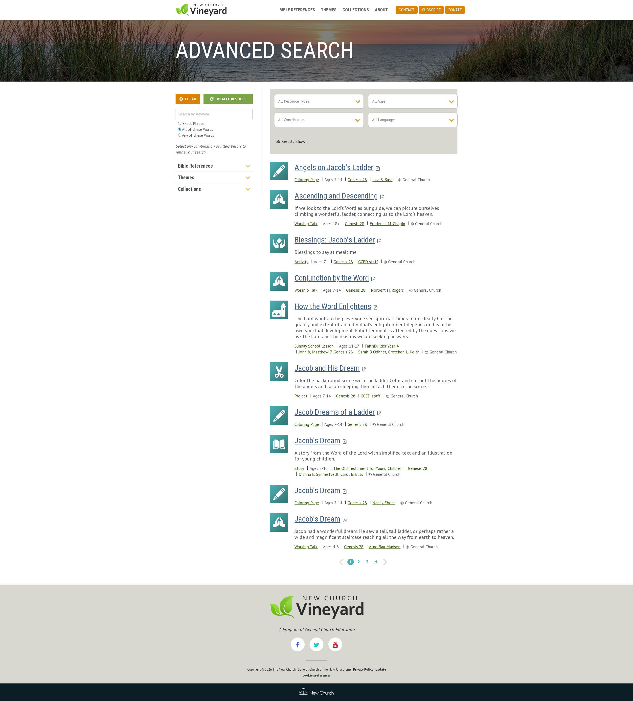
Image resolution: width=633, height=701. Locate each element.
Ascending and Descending (336, 195)
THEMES (329, 9)
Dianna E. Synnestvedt (319, 474)
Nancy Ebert (383, 502)
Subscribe (431, 10)
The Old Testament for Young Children (368, 468)
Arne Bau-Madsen (384, 546)
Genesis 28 (357, 179)
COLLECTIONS (355, 9)
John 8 (304, 352)
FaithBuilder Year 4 (382, 346)
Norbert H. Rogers (387, 290)
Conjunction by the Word (331, 278)
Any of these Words (197, 135)
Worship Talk (305, 223)
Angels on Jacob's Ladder (333, 167)
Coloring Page (306, 179)
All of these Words (197, 129)
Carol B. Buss (351, 474)
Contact (406, 10)
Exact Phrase (192, 123)
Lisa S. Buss (382, 179)
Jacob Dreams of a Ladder (334, 412)
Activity (301, 261)
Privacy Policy (363, 669)
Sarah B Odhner (372, 352)
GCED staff (368, 261)
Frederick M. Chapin (387, 223)
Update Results (231, 98)
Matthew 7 (322, 352)
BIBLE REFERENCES (297, 9)
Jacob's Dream (317, 440)
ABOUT (381, 9)
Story (299, 468)
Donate (455, 10)
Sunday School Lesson (314, 346)
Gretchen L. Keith (403, 352)
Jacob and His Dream (327, 368)
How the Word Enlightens (332, 306)
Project (300, 396)
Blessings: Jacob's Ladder (334, 239)
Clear (190, 98)
